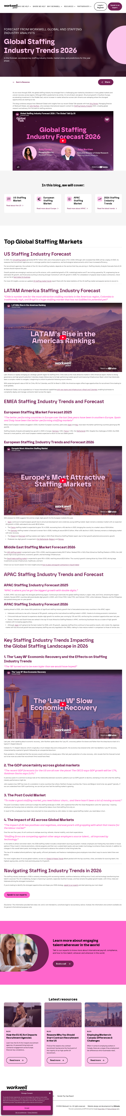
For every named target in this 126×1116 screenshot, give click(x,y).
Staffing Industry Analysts (83, 106)
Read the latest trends (106, 208)
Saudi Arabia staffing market (17, 558)
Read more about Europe (46, 208)
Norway (61, 539)
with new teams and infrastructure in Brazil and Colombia (77, 390)
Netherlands (81, 431)
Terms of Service (111, 1109)
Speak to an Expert (115, 6)
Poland (13, 536)
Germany (55, 431)
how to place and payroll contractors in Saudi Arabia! (60, 565)
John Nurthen (34, 106)
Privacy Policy (101, 1109)
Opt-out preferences (21, 1112)
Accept (27, 1108)
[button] (50, 1093)
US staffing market (19, 260)
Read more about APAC (76, 208)
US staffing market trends (42, 281)
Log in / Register (100, 6)
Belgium (52, 539)
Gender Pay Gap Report (65, 1096)
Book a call (61, 964)
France (66, 431)
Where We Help (39, 6)
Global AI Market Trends (54, 859)
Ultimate (116, 1106)
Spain (70, 425)
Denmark (22, 536)
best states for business (22, 277)
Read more (15, 1060)
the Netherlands (42, 539)
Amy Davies (94, 104)
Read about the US (13, 205)
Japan (17, 625)
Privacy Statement (32, 1112)
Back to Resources (23, 82)
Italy (76, 425)
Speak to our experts (17, 895)
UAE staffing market (14, 552)
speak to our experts (71, 885)
